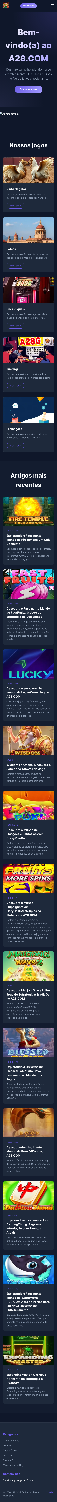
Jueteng (7, 1455)
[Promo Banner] (28, 119)
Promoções (9, 1460)
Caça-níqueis (10, 1450)
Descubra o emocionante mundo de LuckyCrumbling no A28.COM (27, 692)
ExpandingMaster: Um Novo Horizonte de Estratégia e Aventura (26, 1379)
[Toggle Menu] (52, 5)
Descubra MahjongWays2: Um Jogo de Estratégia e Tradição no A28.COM (28, 994)
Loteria (7, 1445)
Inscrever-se (28, 6)
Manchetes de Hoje (13, 1465)
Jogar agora (15, 205)
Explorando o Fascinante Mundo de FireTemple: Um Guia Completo (28, 540)
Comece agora (29, 89)
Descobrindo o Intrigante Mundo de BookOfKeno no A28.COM (24, 1151)
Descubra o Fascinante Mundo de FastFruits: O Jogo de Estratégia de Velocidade (28, 612)
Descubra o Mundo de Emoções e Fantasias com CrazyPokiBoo (24, 834)
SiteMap (50, 1492)
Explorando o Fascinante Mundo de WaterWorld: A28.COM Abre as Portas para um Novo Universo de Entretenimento (28, 1302)
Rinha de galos (11, 1440)
